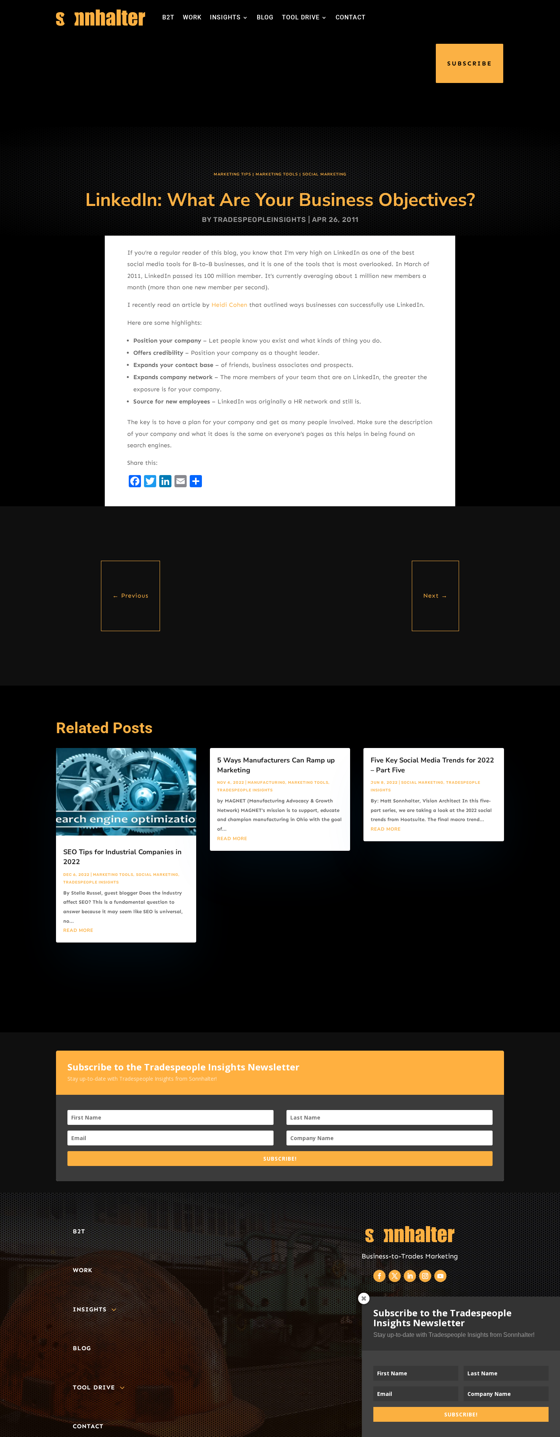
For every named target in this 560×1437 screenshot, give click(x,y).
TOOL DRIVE (301, 17)
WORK (192, 17)
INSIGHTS (225, 17)
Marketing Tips (232, 174)
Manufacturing (266, 782)
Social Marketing (324, 174)
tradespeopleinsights (259, 219)
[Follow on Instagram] (425, 1276)
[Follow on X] (395, 1276)
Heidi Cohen (230, 304)
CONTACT (351, 17)
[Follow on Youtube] (440, 1276)
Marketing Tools (277, 174)
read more (78, 930)
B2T (168, 17)
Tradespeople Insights (91, 882)
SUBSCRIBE (469, 63)
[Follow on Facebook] (379, 1276)
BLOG (265, 17)
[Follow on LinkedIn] (410, 1276)
